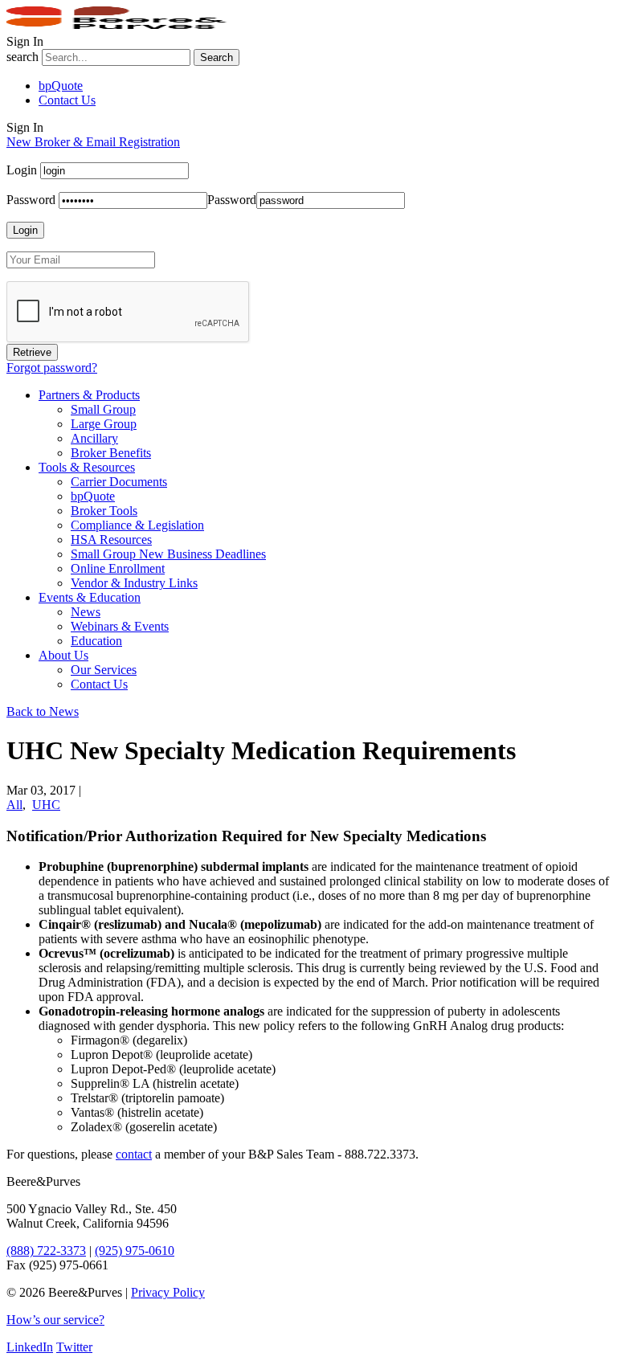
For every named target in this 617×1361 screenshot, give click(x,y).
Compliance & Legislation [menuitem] (137, 525)
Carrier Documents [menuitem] (119, 481)
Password (30, 199)
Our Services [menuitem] (104, 669)
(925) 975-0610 (134, 1250)
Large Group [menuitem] (104, 424)
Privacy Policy (168, 1292)
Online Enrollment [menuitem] (118, 568)
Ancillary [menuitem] (94, 438)
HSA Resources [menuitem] (111, 539)
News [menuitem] (85, 612)
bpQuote (61, 85)
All (14, 804)
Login (21, 170)
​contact (134, 1154)
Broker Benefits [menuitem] (111, 453)
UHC (46, 804)
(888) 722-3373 (46, 1250)
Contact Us (67, 100)
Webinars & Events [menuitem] (120, 626)
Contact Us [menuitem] (99, 684)
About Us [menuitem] (63, 655)
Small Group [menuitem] (103, 409)
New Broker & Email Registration (93, 142)
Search (216, 57)
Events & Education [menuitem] (90, 597)
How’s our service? (55, 1319)
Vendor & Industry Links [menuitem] (134, 583)
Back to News (42, 711)
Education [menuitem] (96, 641)
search (22, 56)
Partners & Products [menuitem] (89, 395)
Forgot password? (51, 367)
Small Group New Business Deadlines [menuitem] (168, 554)
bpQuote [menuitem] (93, 496)
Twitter (74, 1347)
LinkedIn (29, 1347)
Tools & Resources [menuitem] (87, 467)
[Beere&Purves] (122, 27)
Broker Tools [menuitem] (104, 510)
